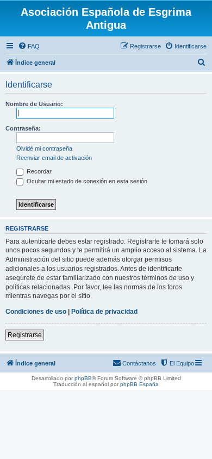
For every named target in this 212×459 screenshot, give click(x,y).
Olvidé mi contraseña (44, 148)
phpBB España (139, 384)
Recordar (38, 171)
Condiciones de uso (35, 311)
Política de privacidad (104, 311)
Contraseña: (23, 128)
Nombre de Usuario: (34, 104)
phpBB (83, 378)
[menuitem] (29, 46)
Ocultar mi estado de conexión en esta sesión (86, 181)
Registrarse (25, 335)
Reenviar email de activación (54, 157)
